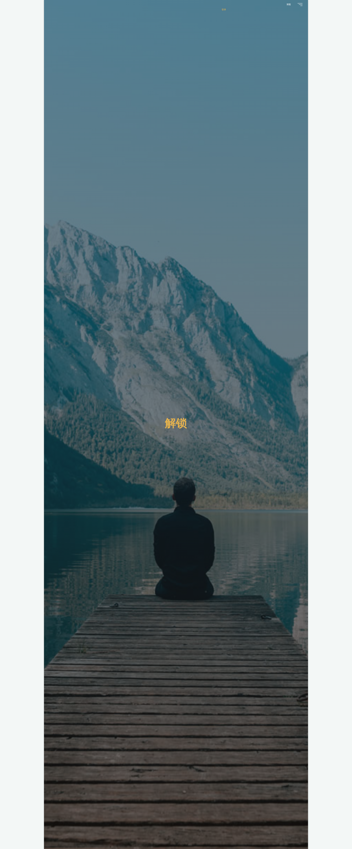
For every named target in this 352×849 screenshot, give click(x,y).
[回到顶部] (341, 838)
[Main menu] (300, 4)
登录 (224, 9)
